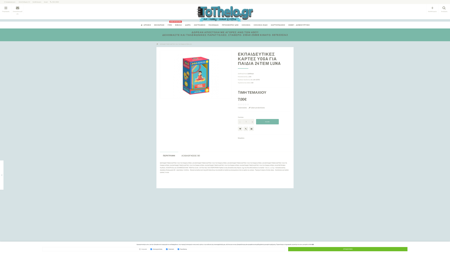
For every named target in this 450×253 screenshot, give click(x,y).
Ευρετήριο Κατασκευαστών (260, 203)
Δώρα (188, 25)
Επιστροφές (162, 212)
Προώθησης (183, 249)
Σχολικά (246, 25)
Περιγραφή (169, 155)
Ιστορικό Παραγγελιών (212, 212)
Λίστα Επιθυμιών (210, 215)
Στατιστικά (171, 249)
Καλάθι (267, 121)
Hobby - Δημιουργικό (299, 25)
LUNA (249, 77)
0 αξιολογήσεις (242, 108)
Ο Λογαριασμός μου (211, 206)
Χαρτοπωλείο (278, 25)
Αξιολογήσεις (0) (191, 155)
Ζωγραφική (199, 25)
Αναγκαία (144, 249)
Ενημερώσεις (256, 206)
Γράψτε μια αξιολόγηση (257, 108)
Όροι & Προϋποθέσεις (165, 215)
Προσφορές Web (230, 25)
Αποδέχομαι (347, 249)
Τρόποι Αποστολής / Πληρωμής (168, 206)
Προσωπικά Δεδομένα (165, 209)
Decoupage (159, 25)
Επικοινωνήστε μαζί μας (212, 203)
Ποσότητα (240, 117)
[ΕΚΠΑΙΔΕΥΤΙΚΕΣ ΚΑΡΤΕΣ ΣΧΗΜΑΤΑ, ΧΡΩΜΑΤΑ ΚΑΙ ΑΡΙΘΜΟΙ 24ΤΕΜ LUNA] (1, 175)
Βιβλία (177, 24)
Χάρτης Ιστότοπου (164, 218)
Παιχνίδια (214, 25)
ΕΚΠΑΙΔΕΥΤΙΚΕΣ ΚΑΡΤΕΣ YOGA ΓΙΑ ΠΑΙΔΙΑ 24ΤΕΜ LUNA (176, 44)
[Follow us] (255, 230)
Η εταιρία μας (162, 203)
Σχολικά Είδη (261, 25)
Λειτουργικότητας (157, 249)
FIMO (170, 25)
